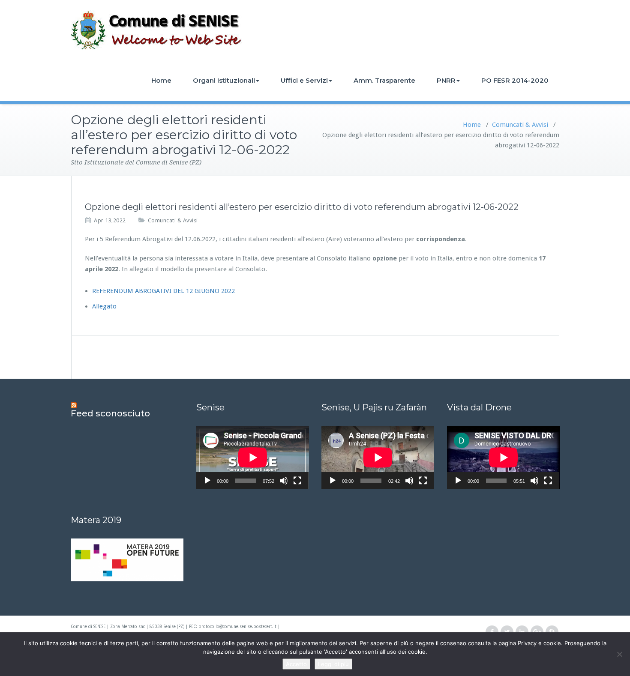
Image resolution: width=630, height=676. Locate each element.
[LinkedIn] (522, 632)
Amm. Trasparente (384, 80)
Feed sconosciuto (110, 413)
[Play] (207, 480)
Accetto (296, 664)
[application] (252, 457)
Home (161, 80)
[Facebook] (492, 632)
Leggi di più (333, 664)
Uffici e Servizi (304, 80)
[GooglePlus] (537, 632)
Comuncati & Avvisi (520, 125)
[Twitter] (507, 632)
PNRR (446, 80)
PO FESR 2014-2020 (515, 80)
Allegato (104, 306)
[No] (619, 654)
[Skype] (552, 632)
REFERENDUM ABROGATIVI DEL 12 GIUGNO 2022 (163, 291)
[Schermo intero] (297, 480)
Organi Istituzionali (224, 80)
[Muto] (283, 480)
